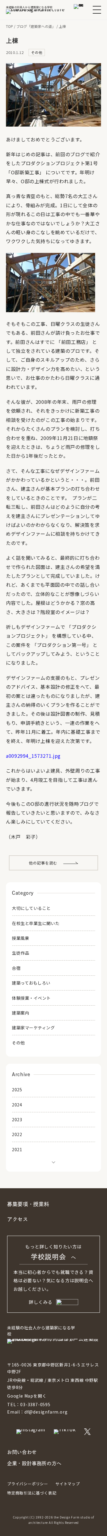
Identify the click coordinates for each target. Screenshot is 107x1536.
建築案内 (20, 1013)
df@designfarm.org (46, 1412)
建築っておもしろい (31, 983)
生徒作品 (20, 953)
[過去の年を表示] (53, 1162)
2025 (17, 1089)
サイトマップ (67, 1483)
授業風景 (20, 938)
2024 (17, 1105)
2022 (17, 1134)
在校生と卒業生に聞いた (35, 923)
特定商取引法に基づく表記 (31, 1493)
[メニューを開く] (97, 10)
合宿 (16, 968)
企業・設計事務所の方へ (34, 1463)
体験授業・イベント (31, 998)
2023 (17, 1119)
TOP (9, 26)
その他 (18, 1043)
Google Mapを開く (26, 1396)
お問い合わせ (22, 1452)
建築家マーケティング (33, 1028)
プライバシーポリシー (27, 1483)
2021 (17, 1149)
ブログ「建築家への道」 (36, 26)
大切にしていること (31, 908)
